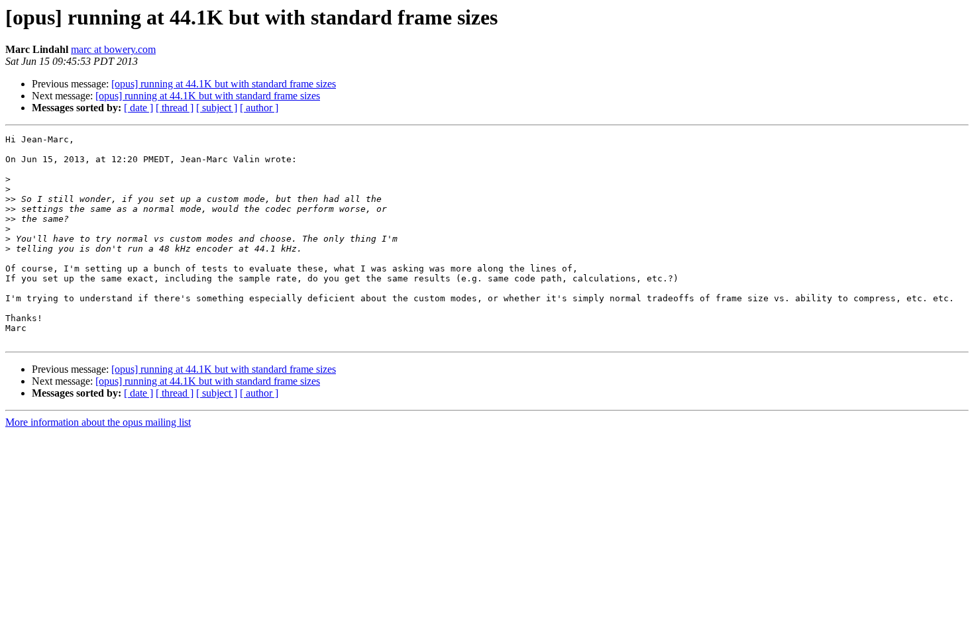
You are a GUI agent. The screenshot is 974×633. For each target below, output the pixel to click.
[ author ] (259, 107)
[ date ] (138, 107)
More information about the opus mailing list (98, 422)
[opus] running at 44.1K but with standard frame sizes (223, 83)
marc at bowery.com (113, 49)
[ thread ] (174, 107)
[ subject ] (216, 107)
